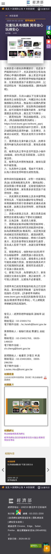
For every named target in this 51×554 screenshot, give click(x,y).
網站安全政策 (15, 522)
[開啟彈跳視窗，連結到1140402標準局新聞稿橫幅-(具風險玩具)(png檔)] (26, 406)
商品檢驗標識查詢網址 (14, 434)
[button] (47, 548)
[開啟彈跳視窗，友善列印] (43, 9)
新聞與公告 (17, 9)
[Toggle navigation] (3, 3)
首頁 (7, 9)
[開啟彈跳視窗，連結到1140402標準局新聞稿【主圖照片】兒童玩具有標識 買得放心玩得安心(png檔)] (25, 49)
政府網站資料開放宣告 (20, 518)
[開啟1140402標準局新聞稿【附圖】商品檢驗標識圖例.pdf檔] (45, 377)
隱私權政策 (38, 518)
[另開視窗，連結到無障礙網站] (36, 546)
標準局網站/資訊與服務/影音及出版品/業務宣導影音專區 (24, 438)
